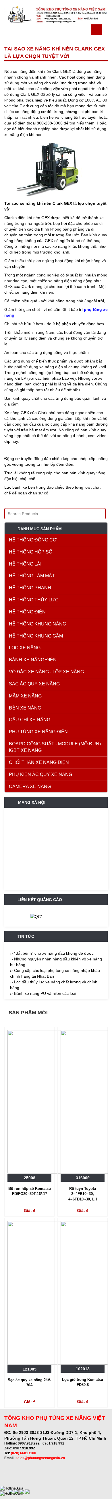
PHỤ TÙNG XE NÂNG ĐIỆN (38, 731)
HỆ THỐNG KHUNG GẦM (36, 635)
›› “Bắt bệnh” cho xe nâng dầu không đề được (52, 953)
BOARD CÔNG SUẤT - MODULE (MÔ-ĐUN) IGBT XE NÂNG (55, 747)
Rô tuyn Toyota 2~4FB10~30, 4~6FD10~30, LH (82, 1193)
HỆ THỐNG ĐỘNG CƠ (33, 539)
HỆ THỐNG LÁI (25, 564)
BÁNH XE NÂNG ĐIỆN (33, 659)
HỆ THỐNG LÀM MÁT (32, 575)
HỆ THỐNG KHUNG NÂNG (37, 623)
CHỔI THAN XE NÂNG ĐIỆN (39, 762)
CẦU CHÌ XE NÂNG (29, 719)
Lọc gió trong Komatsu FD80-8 (82, 1382)
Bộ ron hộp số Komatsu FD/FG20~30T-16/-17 (29, 1191)
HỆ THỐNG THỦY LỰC (34, 599)
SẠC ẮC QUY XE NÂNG (34, 683)
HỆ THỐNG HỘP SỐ (30, 551)
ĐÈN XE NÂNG (25, 707)
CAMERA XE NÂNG (30, 786)
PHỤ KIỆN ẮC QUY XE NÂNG (40, 774)
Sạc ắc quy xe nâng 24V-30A (29, 1382)
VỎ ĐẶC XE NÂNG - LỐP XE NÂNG (46, 671)
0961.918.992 (53, 1443)
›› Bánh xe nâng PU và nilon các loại (43, 993)
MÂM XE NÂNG (25, 695)
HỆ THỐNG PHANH (30, 587)
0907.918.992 (29, 1443)
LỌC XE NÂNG (24, 647)
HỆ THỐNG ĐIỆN (27, 611)
